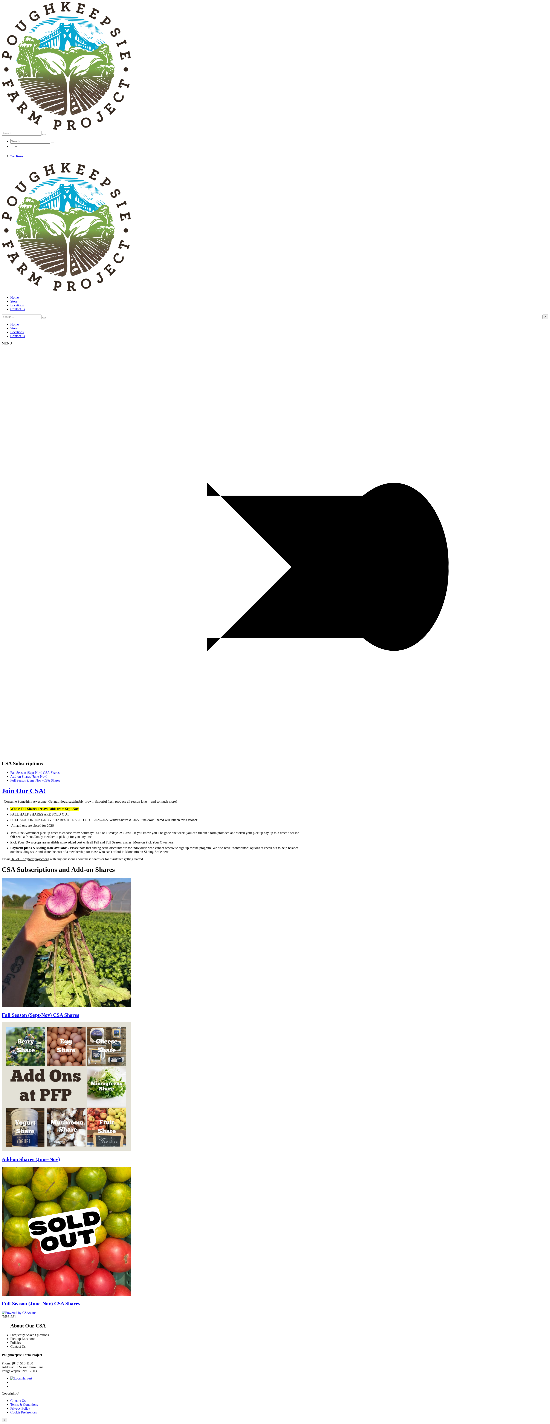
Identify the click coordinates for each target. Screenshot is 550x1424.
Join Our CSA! (24, 791)
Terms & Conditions (24, 1404)
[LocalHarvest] (21, 1378)
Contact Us (18, 1400)
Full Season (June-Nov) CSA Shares (35, 780)
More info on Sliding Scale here (146, 852)
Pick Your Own (21, 842)
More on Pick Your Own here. (153, 842)
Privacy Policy (20, 1408)
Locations (17, 305)
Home (14, 297)
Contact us (17, 309)
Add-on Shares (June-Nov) (28, 776)
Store (13, 301)
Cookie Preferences (23, 1412)
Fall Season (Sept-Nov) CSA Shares (35, 772)
